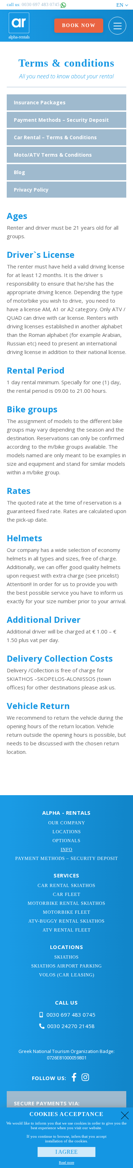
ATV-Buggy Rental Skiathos (66, 921)
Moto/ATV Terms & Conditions (53, 154)
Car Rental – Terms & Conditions (55, 137)
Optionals (66, 840)
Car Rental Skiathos (66, 885)
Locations (66, 831)
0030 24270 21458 (71, 1025)
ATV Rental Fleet (67, 930)
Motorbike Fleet (66, 912)
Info (66, 849)
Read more (66, 1162)
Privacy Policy (31, 189)
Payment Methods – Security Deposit (61, 119)
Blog (19, 172)
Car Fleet (67, 894)
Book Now (78, 25)
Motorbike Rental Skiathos (66, 903)
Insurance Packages (40, 102)
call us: (34, 4)
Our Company (66, 822)
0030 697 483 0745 (70, 1014)
